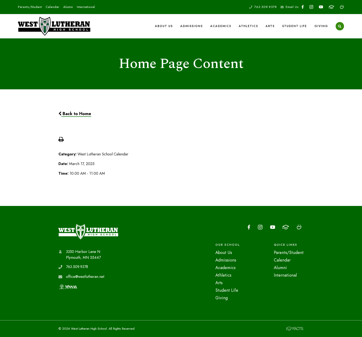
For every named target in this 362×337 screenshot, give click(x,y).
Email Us (292, 7)
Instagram (311, 7)
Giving (321, 26)
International (86, 7)
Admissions (191, 26)
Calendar (52, 7)
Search (340, 26)
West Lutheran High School (88, 231)
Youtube (321, 7)
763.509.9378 (265, 7)
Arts (270, 26)
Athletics (248, 26)
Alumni (68, 7)
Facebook (303, 7)
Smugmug (342, 7)
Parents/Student (30, 7)
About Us (164, 26)
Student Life (294, 26)
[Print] (60, 140)
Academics (220, 26)
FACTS (331, 7)
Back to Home (76, 114)
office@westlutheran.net (85, 276)
